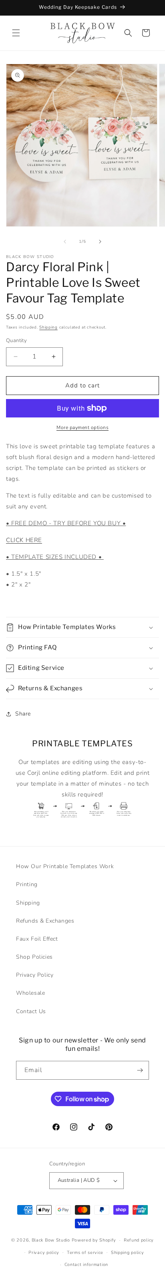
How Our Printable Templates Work (65, 866)
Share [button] (23, 714)
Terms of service (85, 1253)
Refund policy (139, 1240)
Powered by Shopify (94, 1240)
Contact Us (31, 1011)
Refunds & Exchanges (45, 921)
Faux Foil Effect (37, 939)
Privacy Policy (34, 975)
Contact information (86, 1265)
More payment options (82, 427)
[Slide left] (65, 241)
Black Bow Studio (51, 1240)
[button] (16, 33)
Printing (27, 884)
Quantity (16, 340)
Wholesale (30, 993)
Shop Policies (34, 957)
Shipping (48, 327)
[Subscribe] (140, 1070)
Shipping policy (127, 1253)
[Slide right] (100, 241)
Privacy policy (43, 1253)
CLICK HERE (24, 540)
